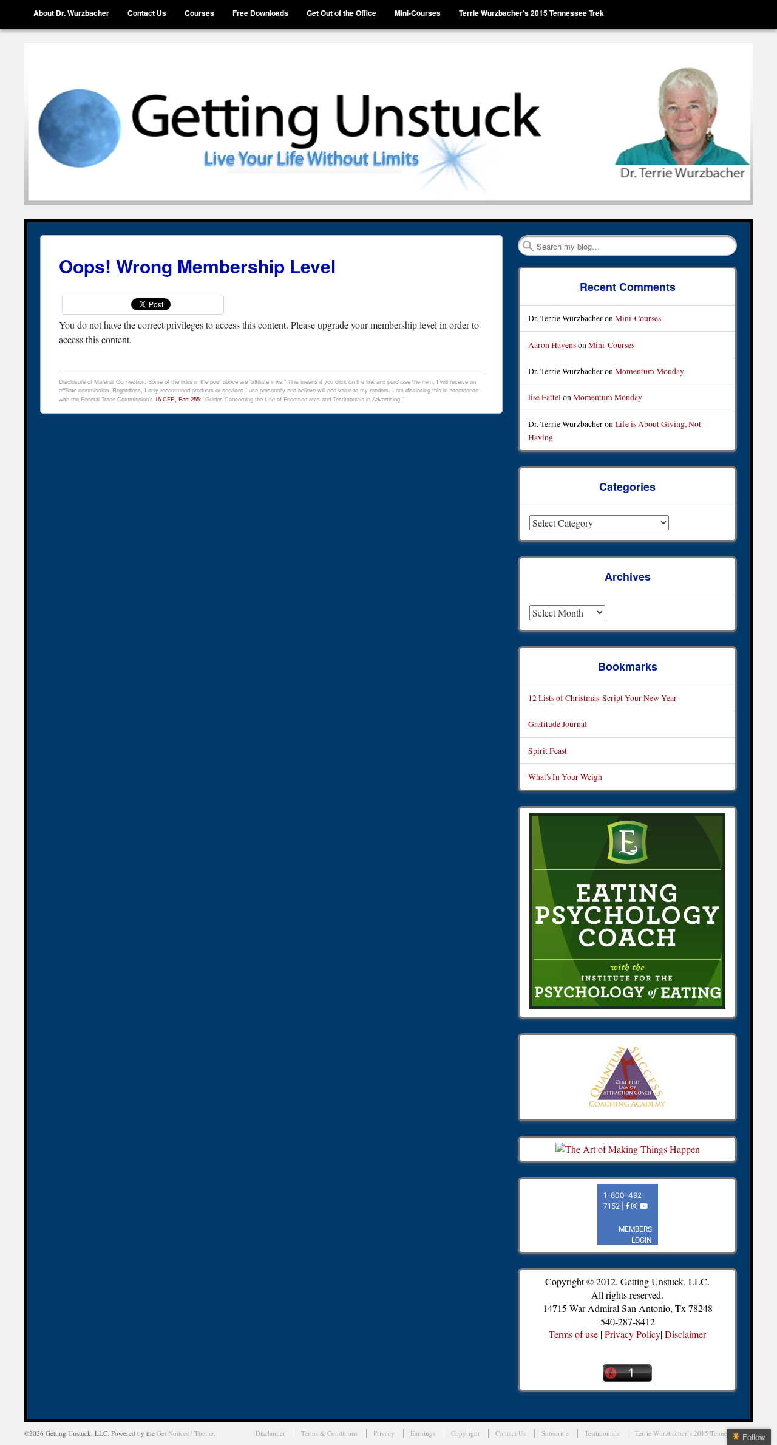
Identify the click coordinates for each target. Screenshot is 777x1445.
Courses (199, 12)
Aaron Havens (552, 344)
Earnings (422, 1433)
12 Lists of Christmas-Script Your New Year (602, 697)
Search (528, 246)
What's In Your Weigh (565, 776)
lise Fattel (544, 397)
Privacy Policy (632, 1334)
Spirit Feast (547, 750)
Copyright (465, 1433)
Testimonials (602, 1433)
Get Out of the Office (341, 12)
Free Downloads (260, 12)
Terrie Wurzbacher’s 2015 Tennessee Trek (531, 12)
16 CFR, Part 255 (177, 399)
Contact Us (146, 12)
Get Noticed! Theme (185, 1433)
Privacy (384, 1433)
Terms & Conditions (329, 1433)
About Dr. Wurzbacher (71, 12)
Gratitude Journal (557, 723)
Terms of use (573, 1334)
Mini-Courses (418, 12)
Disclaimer (685, 1334)
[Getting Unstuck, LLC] (388, 124)
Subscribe (555, 1433)
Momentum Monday (649, 371)
